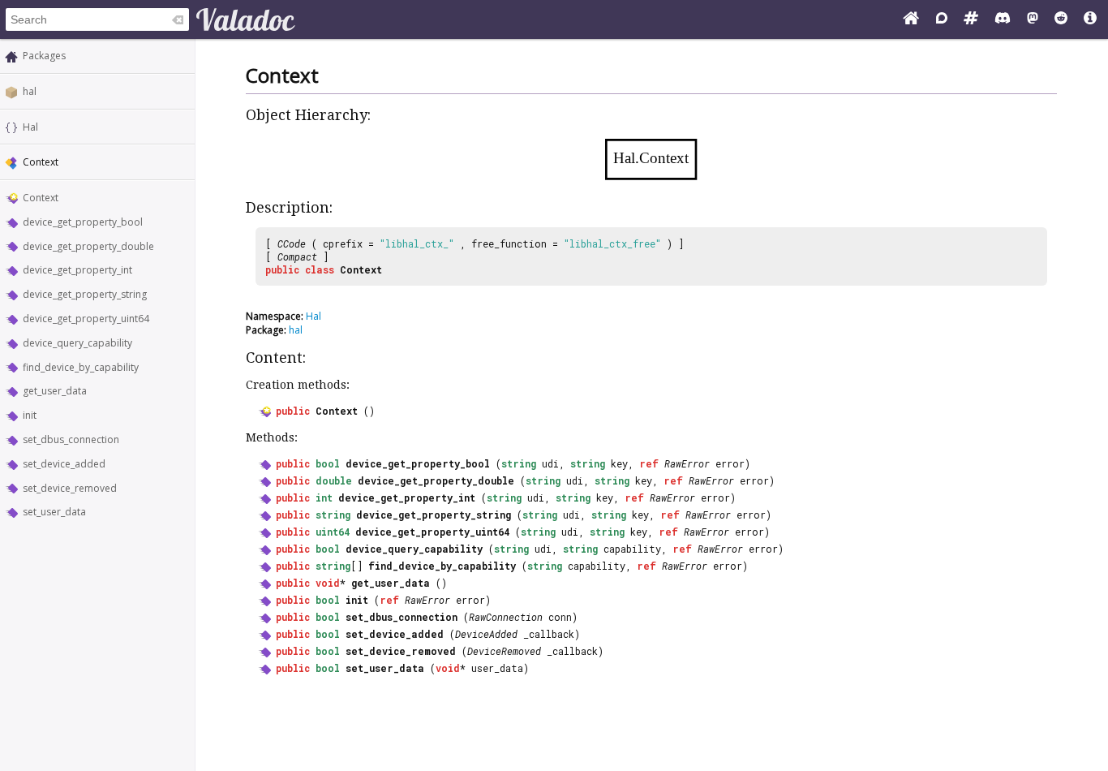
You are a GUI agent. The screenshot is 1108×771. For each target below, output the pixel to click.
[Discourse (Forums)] (942, 19)
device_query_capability (77, 343)
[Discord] (1002, 19)
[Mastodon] (1032, 19)
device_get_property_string (85, 294)
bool (328, 463)
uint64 (333, 531)
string (518, 463)
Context (40, 198)
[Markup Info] (1090, 19)
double (334, 480)
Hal (30, 127)
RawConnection (506, 616)
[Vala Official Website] (910, 19)
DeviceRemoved (504, 650)
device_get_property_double (88, 246)
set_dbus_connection (71, 439)
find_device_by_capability (81, 367)
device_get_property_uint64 (86, 318)
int (324, 497)
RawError (687, 463)
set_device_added (64, 464)
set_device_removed (70, 488)
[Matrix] (971, 19)
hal (30, 91)
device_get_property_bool (83, 222)
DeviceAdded (486, 633)
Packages (44, 55)
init (30, 415)
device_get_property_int (77, 270)
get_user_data (55, 391)
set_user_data (54, 512)
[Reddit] (1061, 19)
